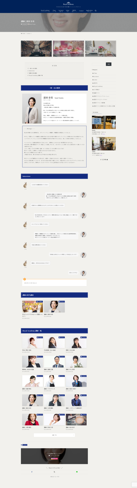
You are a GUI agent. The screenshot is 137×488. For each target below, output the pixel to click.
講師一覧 (54, 435)
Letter (95, 80)
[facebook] (101, 159)
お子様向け (96, 89)
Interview (32, 71)
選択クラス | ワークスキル (100, 99)
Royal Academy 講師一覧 (36, 75)
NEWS (95, 83)
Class (95, 73)
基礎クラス (96, 93)
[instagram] (103, 159)
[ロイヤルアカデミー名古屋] (68, 3)
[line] (105, 159)
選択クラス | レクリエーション (101, 96)
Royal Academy (98, 86)
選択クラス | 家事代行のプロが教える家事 (104, 106)
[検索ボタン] (95, 11)
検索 (109, 64)
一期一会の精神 (33, 68)
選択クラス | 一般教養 (99, 103)
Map (104, 134)
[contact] (107, 159)
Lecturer (24, 24)
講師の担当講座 (33, 73)
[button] (32, 472)
